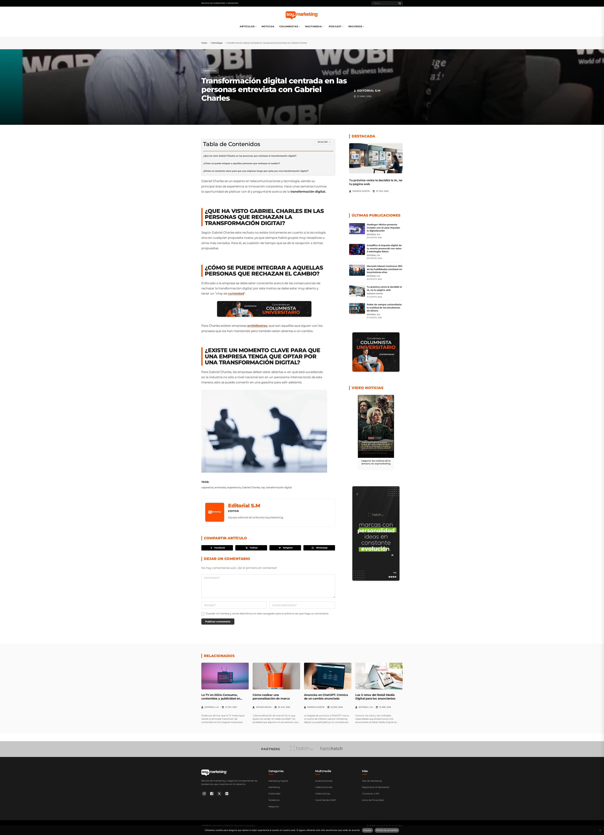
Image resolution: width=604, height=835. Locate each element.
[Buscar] (400, 3)
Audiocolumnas (324, 780)
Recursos (355, 26)
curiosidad (236, 293)
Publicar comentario (217, 621)
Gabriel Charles (251, 487)
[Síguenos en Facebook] (212, 793)
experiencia (234, 487)
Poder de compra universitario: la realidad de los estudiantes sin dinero (384, 307)
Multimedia (313, 26)
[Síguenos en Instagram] (204, 793)
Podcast (335, 26)
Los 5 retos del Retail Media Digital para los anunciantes (375, 696)
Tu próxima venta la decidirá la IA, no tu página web (384, 288)
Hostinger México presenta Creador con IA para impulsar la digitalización (383, 227)
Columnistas (288, 26)
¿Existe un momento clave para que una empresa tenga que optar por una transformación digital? (256, 171)
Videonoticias (322, 793)
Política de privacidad (387, 830)
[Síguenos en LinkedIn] (227, 793)
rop (263, 487)
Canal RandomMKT (325, 800)
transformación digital (279, 487)
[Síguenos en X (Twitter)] (219, 793)
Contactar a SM (370, 793)
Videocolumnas (323, 787)
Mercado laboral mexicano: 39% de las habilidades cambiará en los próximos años (385, 269)
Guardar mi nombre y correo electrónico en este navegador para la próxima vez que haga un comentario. (267, 613)
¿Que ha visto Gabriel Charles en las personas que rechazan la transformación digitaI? (249, 156)
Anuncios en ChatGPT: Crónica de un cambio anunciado (326, 696)
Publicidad (274, 793)
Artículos (247, 26)
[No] (600, 830)
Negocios (273, 806)
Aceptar (368, 830)
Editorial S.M (244, 505)
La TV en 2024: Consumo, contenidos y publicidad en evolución (220, 698)
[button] (376, 433)
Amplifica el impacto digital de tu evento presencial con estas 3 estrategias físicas (384, 248)
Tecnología (217, 43)
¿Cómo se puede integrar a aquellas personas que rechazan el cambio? (241, 163)
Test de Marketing (372, 780)
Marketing (274, 787)
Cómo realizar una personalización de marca (271, 696)
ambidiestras (257, 325)
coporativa (207, 487)
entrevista (220, 487)
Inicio (204, 43)
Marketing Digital (278, 780)
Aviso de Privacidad (373, 800)
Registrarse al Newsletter (376, 787)
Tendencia (274, 800)
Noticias (268, 26)
